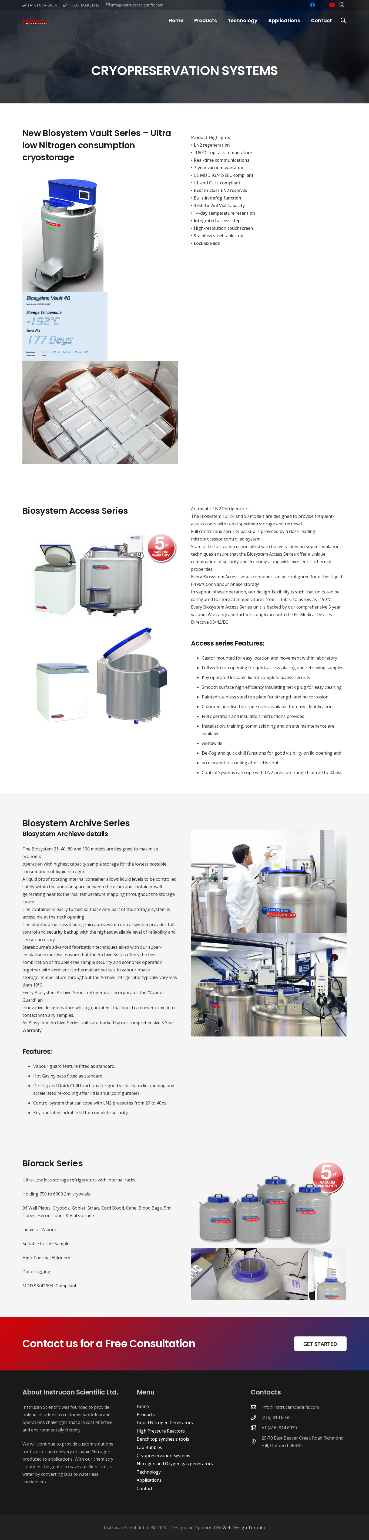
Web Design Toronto (243, 1528)
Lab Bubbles (149, 1447)
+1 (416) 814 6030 (279, 1428)
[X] (322, 5)
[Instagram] (342, 5)
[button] (220, 20)
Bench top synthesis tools (163, 1439)
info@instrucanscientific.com (290, 1407)
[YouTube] (332, 5)
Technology (149, 1472)
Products (146, 1414)
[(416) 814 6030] (256, 1417)
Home (143, 1406)
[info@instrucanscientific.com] (256, 1407)
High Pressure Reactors (161, 1431)
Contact (144, 1488)
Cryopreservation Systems (163, 1455)
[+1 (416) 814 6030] (256, 1427)
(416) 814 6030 (276, 1417)
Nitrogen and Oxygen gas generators (175, 1464)
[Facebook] (312, 5)
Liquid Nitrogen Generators (165, 1423)
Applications (149, 1480)
